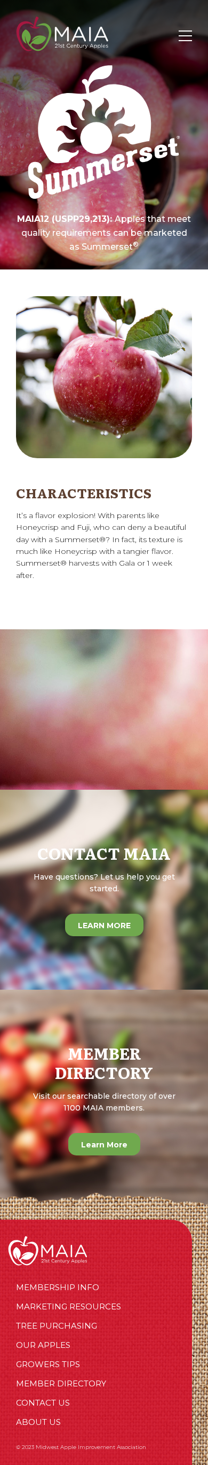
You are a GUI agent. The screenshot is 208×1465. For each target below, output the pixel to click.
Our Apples (43, 1345)
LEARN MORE (104, 925)
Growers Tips (48, 1364)
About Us (38, 1422)
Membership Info (57, 1287)
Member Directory (61, 1383)
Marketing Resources (68, 1306)
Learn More (104, 1145)
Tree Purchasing (56, 1326)
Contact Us (43, 1403)
